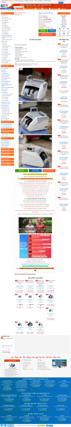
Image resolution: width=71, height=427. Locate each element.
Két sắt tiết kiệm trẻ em (5, 78)
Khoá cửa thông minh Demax (6, 124)
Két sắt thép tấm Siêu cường (6, 35)
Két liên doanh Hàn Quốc (5, 54)
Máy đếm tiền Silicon (5, 145)
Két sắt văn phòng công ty (6, 81)
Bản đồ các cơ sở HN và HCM (28, 369)
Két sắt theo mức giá (5, 108)
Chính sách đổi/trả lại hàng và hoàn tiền (44, 369)
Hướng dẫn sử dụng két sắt (42, 366)
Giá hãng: (40, 17)
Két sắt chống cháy (54, 8)
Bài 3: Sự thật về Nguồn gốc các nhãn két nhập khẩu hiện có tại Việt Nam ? (35, 204)
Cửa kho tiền (4, 129)
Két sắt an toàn (4, 116)
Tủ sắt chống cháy (4, 134)
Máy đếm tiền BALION (5, 142)
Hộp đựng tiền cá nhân (6, 149)
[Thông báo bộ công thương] (49, 425)
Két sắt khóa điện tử (5, 105)
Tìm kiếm (61, 2)
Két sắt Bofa (4, 23)
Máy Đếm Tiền (4, 138)
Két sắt (3, 13)
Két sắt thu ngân (5, 100)
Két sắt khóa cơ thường (5, 102)
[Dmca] (41, 425)
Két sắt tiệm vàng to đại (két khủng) (6, 85)
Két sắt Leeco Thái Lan (6, 30)
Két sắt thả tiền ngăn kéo (6, 95)
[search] (23, 7)
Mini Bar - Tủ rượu (5, 161)
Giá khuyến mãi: (41, 19)
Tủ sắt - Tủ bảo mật (5, 132)
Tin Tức (35, 0)
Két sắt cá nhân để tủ (5, 76)
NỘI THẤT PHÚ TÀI (12, 360)
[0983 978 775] (5, 425)
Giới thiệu (31, 0)
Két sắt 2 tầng (4, 90)
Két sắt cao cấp (4, 41)
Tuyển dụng (3, 2)
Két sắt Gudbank (5, 49)
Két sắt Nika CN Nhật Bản (6, 46)
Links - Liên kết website (27, 363)
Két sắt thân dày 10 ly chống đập (7, 87)
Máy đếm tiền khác (4, 147)
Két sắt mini (38, 8)
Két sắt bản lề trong (5, 118)
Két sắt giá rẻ (45, 8)
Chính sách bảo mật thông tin (42, 367)
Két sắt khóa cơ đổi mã (5, 103)
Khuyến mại (40, 0)
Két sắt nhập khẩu (4, 20)
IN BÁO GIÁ (35, 171)
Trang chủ (26, 0)
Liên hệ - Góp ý (25, 365)
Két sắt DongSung (5, 52)
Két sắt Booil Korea (5, 22)
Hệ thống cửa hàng (47, 0)
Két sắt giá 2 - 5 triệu (5, 111)
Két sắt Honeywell (5, 33)
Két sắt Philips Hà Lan (6, 27)
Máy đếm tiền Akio (4, 140)
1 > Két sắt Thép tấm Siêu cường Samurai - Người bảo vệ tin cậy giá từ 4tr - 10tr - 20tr (35, 183)
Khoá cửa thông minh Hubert (6, 127)
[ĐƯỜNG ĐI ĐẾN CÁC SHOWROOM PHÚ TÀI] (19, 178)
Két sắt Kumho (4, 57)
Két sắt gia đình (63, 8)
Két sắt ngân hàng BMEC (6, 64)
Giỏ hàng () (62, 0)
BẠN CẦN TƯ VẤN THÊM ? (47, 34)
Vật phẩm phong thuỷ (5, 154)
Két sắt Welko (4, 59)
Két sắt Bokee (4, 44)
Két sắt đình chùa (5, 97)
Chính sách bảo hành (41, 365)
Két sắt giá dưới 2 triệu (6, 110)
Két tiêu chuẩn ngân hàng (6, 60)
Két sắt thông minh (4, 68)
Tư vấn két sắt (25, 366)
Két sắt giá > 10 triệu (5, 115)
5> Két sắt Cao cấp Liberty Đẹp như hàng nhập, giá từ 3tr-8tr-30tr (35, 190)
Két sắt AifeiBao (5, 25)
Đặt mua (43, 31)
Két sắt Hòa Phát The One (29, 8)
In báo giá (51, 31)
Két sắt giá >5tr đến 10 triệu (7, 113)
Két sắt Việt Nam (4, 15)
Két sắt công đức (5, 98)
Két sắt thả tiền (4, 92)
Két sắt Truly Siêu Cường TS (7, 39)
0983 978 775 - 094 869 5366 (8, 0)
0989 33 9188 (21, 0)
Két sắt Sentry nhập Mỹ (6, 28)
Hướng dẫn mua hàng (41, 362)
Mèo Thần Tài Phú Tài (5, 157)
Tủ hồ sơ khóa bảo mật (5, 136)
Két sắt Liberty (4, 42)
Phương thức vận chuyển (42, 363)
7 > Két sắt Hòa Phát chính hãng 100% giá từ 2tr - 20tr (35, 194)
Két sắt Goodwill (5, 47)
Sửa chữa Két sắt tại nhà (6, 164)
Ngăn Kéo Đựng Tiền (5, 151)
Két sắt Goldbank (5, 62)
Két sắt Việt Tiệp (19, 8)
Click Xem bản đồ (7, 389)
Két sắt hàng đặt (4, 89)
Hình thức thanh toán (26, 362)
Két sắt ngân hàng (4, 83)
